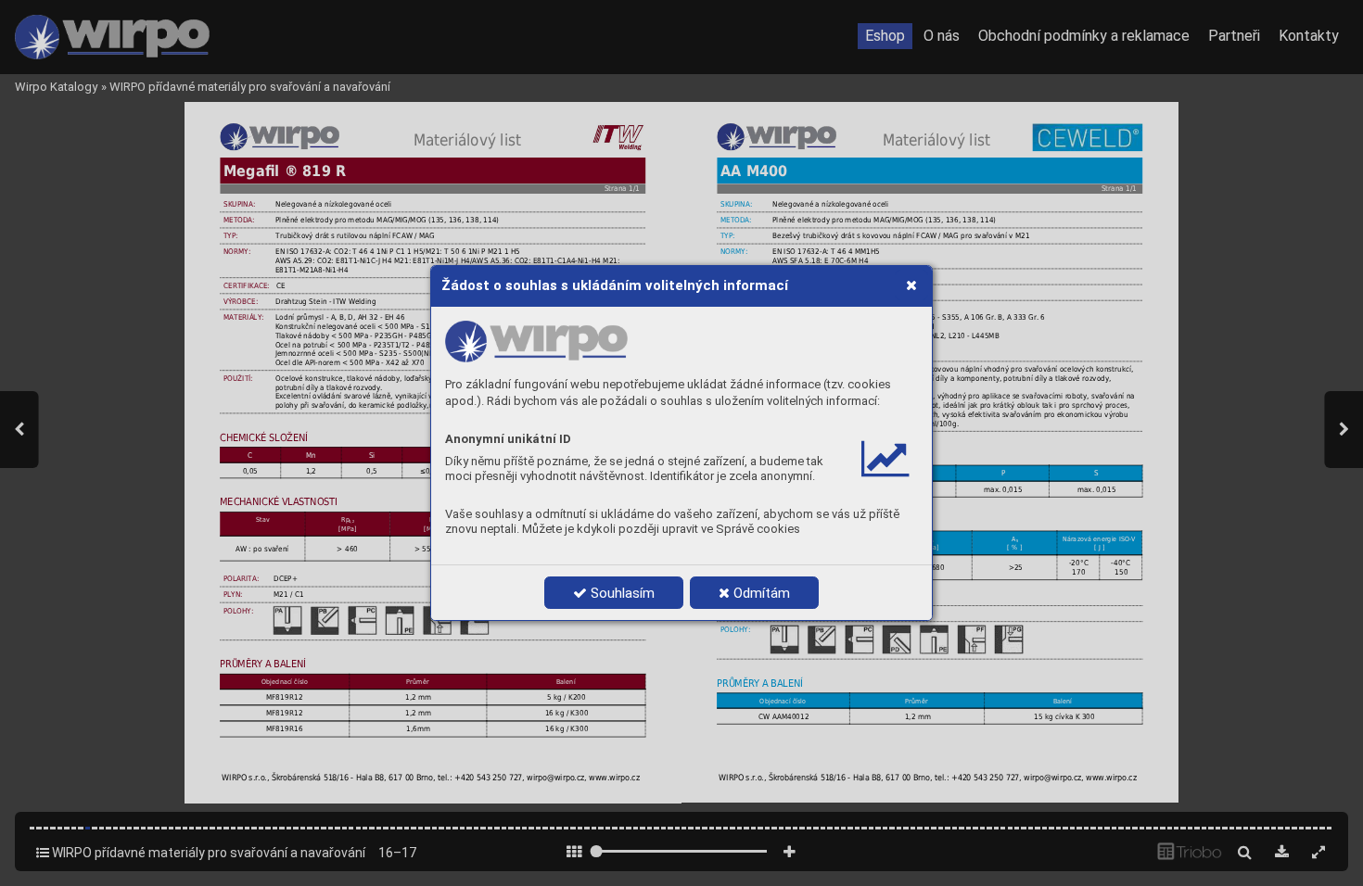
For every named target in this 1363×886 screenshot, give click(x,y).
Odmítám (760, 593)
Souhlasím (621, 593)
